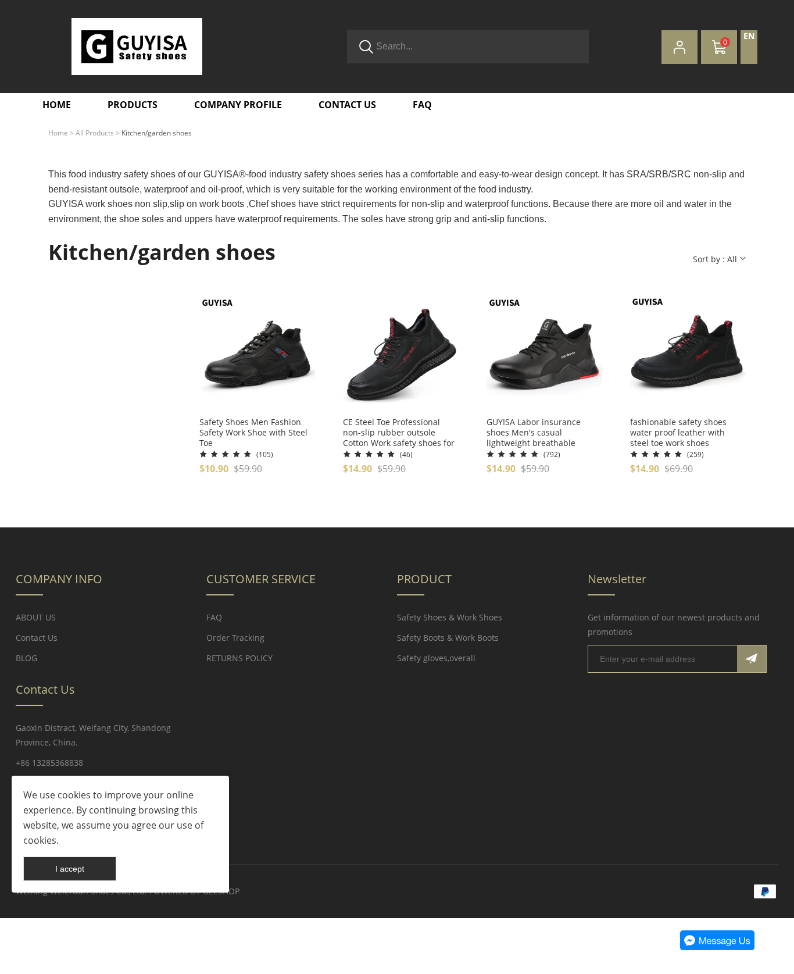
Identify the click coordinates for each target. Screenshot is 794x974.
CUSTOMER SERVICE (261, 579)
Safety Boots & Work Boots (448, 637)
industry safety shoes (132, 174)
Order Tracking (235, 637)
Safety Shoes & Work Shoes (449, 617)
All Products (95, 133)
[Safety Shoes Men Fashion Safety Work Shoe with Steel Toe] (257, 353)
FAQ (214, 617)
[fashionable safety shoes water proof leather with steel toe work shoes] (688, 353)
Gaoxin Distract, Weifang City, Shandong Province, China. (93, 735)
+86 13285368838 (49, 762)
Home (58, 133)
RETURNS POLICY (239, 657)
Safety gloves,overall (436, 657)
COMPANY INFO (59, 579)
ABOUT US (36, 617)
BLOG (26, 657)
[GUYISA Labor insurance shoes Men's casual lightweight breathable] (544, 353)
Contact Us (37, 637)
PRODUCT (424, 579)
